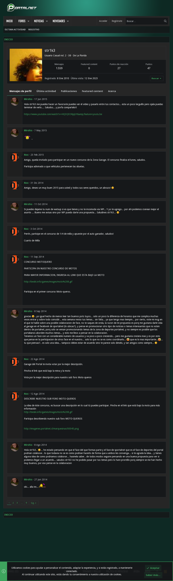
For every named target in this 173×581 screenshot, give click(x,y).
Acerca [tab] (112, 91)
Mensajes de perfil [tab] (20, 91)
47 (148, 68)
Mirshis (28, 99)
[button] (28, 21)
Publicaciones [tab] (69, 91)
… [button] (22, 503)
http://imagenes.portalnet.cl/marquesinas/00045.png (51, 428)
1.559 (59, 68)
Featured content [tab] (92, 91)
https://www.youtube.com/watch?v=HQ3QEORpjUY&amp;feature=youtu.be (63, 114)
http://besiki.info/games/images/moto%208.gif (48, 281)
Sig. (32, 503)
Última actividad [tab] (46, 91)
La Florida (81, 55)
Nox (26, 154)
